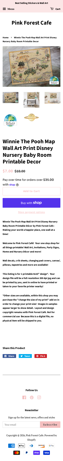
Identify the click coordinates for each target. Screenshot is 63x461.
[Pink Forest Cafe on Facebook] (24, 398)
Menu (10, 9)
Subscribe (50, 425)
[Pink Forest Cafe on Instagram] (39, 398)
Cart (57, 9)
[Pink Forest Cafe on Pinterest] (32, 398)
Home (6, 37)
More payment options (31, 212)
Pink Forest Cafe (32, 22)
